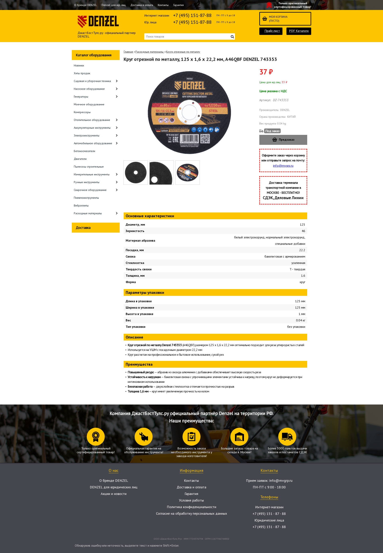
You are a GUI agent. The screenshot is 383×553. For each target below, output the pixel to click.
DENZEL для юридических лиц (113, 487)
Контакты (163, 5)
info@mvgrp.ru (283, 166)
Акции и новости (113, 493)
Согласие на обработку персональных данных (191, 513)
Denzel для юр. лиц (114, 5)
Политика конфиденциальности (191, 507)
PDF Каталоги (299, 31)
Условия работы (191, 500)
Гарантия (178, 5)
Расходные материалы (149, 51)
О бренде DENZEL (85, 5)
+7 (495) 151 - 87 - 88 (269, 513)
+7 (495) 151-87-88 (192, 15)
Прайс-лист (272, 31)
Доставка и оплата (141, 5)
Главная (128, 51)
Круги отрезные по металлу (183, 51)
